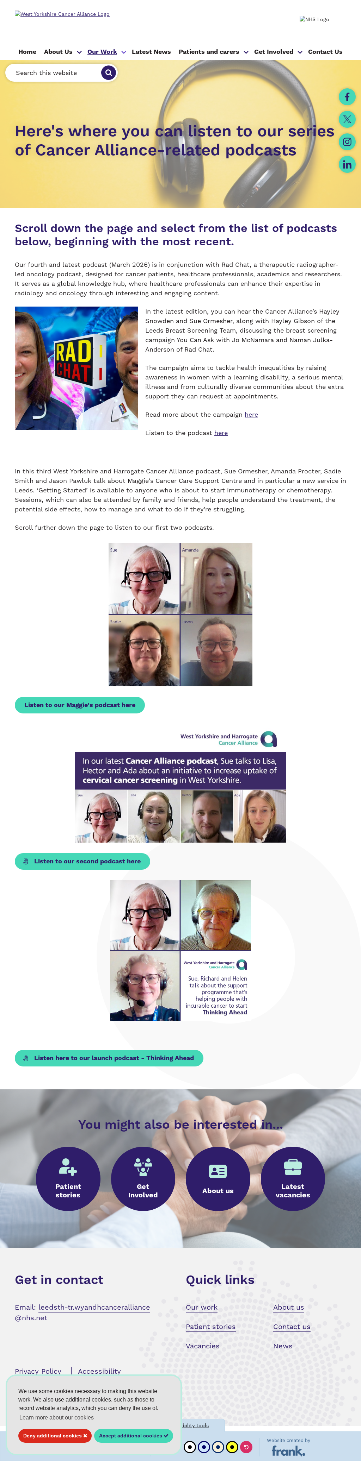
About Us (58, 52)
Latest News (151, 52)
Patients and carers (209, 52)
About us (288, 1307)
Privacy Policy (38, 1371)
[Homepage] (81, 14)
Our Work (102, 52)
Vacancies (203, 1346)
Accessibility (99, 1371)
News (283, 1346)
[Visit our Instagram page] (347, 141)
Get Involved (273, 52)
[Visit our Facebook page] (347, 96)
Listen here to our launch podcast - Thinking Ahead (113, 1058)
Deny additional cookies (50, 1435)
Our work (202, 1307)
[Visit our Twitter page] (347, 119)
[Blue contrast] (204, 1447)
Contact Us (325, 52)
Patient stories (211, 1326)
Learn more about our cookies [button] (56, 1418)
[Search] (108, 72)
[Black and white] (190, 1447)
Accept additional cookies (129, 1435)
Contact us (292, 1326)
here (251, 414)
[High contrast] (232, 1447)
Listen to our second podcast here (86, 861)
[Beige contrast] (218, 1447)
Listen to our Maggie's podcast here (79, 705)
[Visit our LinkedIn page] (347, 164)
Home (27, 52)
